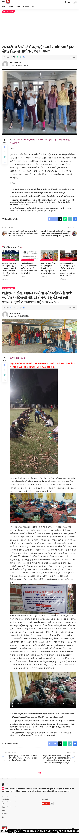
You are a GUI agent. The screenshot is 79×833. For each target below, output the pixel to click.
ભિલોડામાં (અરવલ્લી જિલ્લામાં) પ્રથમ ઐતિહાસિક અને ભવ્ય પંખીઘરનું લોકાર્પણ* (38, 193)
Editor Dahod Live (15, 63)
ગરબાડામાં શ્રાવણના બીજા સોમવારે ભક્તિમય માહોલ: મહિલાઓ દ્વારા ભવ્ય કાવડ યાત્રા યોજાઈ (43, 189)
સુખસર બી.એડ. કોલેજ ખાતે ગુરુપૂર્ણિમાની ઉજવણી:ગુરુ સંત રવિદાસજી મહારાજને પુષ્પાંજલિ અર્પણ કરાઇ (48, 268)
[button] (4, 2)
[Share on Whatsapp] (17, 57)
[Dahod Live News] (8, 2)
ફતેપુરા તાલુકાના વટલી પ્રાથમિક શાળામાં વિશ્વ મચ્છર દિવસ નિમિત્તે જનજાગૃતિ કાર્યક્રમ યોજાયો (44, 196)
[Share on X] (14, 57)
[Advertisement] (39, 28)
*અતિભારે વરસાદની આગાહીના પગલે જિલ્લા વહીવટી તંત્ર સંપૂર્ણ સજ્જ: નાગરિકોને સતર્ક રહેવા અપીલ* (29, 268)
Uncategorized (8, 11)
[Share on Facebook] (10, 57)
